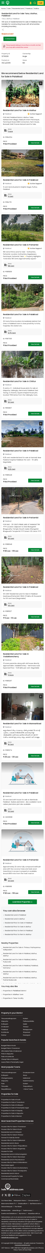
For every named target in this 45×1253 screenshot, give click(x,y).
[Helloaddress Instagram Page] (9, 1195)
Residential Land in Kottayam (11, 1132)
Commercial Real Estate (9, 1179)
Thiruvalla (4, 1086)
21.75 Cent (12, 333)
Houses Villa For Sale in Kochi (11, 1129)
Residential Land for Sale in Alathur (19, 110)
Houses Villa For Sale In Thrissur (12, 1135)
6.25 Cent (11, 469)
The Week (18, 1207)
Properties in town (13, 994)
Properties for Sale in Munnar (11, 1116)
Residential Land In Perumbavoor (13, 1160)
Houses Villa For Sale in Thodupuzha (14, 1171)
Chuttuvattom (23, 1204)
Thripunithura (27, 1086)
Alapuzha (4, 1021)
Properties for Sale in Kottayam (12, 1105)
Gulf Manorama (35, 1204)
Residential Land (18, 8)
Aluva (25, 1075)
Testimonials (27, 1210)
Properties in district (14, 991)
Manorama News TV (8, 1204)
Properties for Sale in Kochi (10, 1100)
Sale (9, 8)
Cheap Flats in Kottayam (9, 1059)
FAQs (29, 1250)
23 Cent (11, 881)
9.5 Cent (11, 605)
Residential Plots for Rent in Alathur (18, 934)
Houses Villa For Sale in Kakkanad (13, 1140)
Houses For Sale (7, 1151)
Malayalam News (20, 1200)
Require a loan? (8, 34)
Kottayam (4, 1024)
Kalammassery (28, 1081)
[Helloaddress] (7, 3)
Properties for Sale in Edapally (11, 1111)
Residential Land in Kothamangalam (14, 1154)
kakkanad (26, 1078)
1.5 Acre (11, 675)
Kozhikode (5, 1032)
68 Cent (11, 266)
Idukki (25, 1024)
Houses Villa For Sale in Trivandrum (13, 1127)
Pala (2, 1084)
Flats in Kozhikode (7, 1057)
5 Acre (10, 131)
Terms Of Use (22, 1250)
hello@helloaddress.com (9, 1237)
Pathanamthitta (28, 1021)
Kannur (3, 1035)
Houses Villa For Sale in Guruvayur (13, 1157)
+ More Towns (28, 1089)
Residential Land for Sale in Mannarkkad (22, 723)
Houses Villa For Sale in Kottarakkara (14, 1162)
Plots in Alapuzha (7, 1054)
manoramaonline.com (22, 1245)
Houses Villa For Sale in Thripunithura (14, 1146)
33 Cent (11, 811)
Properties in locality (13, 998)
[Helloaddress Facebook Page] (2, 1195)
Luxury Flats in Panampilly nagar (12, 1062)
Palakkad (29, 8)
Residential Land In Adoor (10, 1173)
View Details (35, 143)
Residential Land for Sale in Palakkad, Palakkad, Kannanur (20, 967)
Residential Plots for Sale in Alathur (18, 927)
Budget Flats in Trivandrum (10, 1048)
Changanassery (7, 1078)
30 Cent (11, 538)
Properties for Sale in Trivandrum (12, 1102)
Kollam (25, 1018)
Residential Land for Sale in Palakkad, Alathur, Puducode (20, 960)
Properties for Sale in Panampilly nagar (15, 1108)
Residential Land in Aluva (10, 1143)
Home (3, 8)
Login (40, 3)
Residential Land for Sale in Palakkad (20, 180)
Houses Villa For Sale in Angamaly (13, 1149)
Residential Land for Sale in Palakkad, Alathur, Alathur (20, 954)
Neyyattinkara (6, 1089)
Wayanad (26, 1032)
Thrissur (26, 1027)
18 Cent (11, 744)
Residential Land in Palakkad (15, 915)
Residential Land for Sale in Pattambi (20, 244)
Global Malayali (7, 1207)
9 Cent (10, 196)
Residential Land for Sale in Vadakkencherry (16, 655)
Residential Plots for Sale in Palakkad (18, 923)
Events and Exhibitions (9, 1213)
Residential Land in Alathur (15, 919)
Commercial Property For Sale (12, 1176)
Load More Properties (21, 902)
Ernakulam (5, 1027)
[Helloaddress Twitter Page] (6, 1195)
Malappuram (27, 1029)
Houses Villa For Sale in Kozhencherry (14, 1168)
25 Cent (11, 402)
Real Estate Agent (7, 1165)
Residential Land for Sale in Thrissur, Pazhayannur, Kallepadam (22, 948)
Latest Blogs (16, 1210)
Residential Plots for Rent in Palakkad (19, 930)
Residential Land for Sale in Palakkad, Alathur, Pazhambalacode (20, 979)
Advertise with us (34, 1213)
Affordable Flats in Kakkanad (11, 1051)
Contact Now (10, 39)
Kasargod (26, 1035)
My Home (22, 1213)
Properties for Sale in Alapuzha (12, 1113)
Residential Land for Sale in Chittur (19, 381)
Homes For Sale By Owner (10, 1138)
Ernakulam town (28, 1073)
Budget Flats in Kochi (8, 1045)
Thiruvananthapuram (8, 1018)
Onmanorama (33, 1200)
